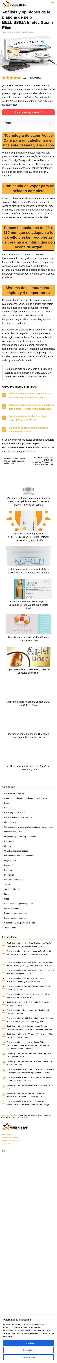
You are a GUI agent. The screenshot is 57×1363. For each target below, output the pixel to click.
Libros (7, 894)
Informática (9, 875)
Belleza (7, 808)
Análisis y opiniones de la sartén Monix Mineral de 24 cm (30, 1087)
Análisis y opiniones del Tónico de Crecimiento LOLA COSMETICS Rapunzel (29, 1036)
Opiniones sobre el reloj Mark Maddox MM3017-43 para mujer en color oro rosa (29, 1079)
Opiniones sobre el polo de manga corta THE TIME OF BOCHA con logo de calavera (30, 972)
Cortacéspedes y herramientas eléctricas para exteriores (28, 827)
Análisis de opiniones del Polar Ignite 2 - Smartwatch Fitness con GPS (29, 1004)
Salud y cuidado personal (15, 918)
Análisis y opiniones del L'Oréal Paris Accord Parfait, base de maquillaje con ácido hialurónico (29, 944)
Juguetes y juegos (12, 889)
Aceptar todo (28, 1343)
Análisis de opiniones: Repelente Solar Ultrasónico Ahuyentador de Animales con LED (42, 460)
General (7, 846)
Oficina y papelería (12, 908)
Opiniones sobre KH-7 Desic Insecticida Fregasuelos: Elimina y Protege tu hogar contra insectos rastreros (30, 964)
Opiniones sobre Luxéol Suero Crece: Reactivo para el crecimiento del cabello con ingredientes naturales (30, 1071)
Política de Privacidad (11, 1140)
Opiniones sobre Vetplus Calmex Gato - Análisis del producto (14, 460)
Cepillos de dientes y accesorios (18, 817)
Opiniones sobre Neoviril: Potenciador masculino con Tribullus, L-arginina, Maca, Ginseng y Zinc (30, 1020)
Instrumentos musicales (14, 879)
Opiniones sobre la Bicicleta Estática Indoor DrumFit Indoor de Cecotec (29, 988)
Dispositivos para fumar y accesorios (20, 836)
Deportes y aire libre (13, 832)
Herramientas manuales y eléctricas (20, 856)
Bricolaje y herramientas (14, 812)
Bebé (6, 803)
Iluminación (9, 865)
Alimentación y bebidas (14, 793)
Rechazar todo (28, 1357)
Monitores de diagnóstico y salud (18, 903)
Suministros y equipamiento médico (19, 923)
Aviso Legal (7, 1134)
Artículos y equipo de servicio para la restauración (25, 798)
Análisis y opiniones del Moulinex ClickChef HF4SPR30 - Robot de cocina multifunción (25, 1095)
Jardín (7, 884)
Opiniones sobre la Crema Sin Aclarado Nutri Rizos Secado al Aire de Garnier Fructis (29, 996)
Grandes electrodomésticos (16, 851)
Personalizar (28, 1350)
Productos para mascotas (15, 913)
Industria (8, 870)
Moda (6, 899)
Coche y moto (10, 822)
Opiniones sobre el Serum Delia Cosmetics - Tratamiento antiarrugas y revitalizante (26, 980)
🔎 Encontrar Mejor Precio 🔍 (28, 112)
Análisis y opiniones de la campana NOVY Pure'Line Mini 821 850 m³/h (29, 1063)
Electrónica (9, 841)
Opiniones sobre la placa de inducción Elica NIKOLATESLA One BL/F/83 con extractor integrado (29, 1103)
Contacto (6, 1143)
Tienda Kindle (10, 927)
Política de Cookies (10, 1138)
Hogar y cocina (10, 860)
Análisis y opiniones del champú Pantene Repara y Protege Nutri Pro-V (29, 1055)
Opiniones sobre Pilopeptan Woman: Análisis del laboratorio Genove (28, 1012)
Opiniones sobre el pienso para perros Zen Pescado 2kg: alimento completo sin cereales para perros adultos (29, 954)
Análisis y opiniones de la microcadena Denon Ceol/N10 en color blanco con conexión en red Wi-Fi (29, 1028)
